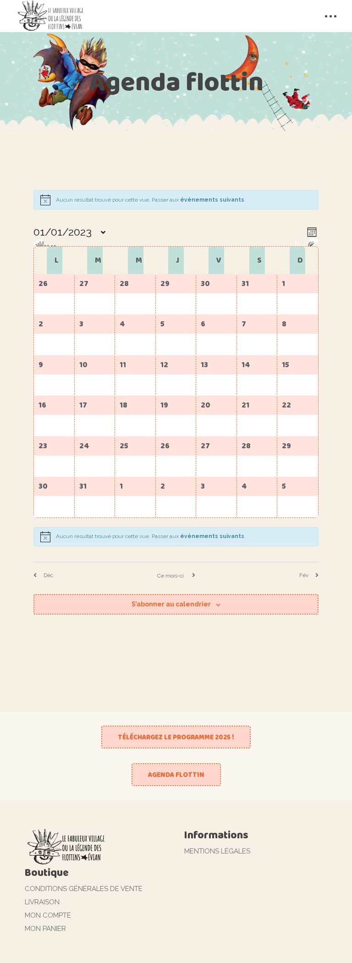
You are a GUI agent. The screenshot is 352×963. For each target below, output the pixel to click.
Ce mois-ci (171, 575)
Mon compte (48, 915)
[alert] (175, 536)
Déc (48, 575)
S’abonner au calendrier (171, 604)
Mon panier (45, 928)
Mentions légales (217, 851)
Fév (303, 575)
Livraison (42, 902)
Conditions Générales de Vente (84, 889)
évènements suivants (213, 200)
